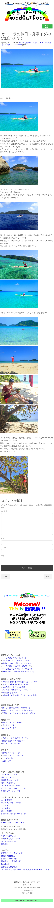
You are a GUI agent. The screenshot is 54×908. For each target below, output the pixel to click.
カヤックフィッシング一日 (12, 753)
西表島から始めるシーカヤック (13, 814)
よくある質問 (6, 800)
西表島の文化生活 (8, 856)
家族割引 (4, 844)
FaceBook (5, 864)
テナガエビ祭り (8, 758)
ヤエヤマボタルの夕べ (11, 744)
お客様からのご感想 (9, 867)
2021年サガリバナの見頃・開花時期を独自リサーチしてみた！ (26, 870)
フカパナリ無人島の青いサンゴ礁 (15, 684)
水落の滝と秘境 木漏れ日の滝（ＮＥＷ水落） (20, 695)
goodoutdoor (17, 45)
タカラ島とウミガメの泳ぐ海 (13, 687)
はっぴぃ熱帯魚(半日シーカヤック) (16, 708)
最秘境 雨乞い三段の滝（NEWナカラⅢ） (18, 671)
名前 (3, 539)
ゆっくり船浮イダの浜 (28, 43)
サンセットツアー (9, 725)
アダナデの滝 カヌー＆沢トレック (15, 660)
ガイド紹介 (5, 808)
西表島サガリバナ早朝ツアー (13, 741)
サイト (3, 556)
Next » (48, 577)
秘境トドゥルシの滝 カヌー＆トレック (17, 663)
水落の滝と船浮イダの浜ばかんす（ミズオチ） (20, 682)
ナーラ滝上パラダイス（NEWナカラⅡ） (18, 669)
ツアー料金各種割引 (9, 841)
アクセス (4, 805)
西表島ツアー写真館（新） (11, 861)
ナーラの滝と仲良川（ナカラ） (14, 658)
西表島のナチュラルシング (11, 853)
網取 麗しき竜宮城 (9, 693)
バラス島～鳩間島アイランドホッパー (17, 690)
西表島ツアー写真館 (9, 859)
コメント (4, 511)
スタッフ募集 (6, 811)
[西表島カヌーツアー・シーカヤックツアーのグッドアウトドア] (27, 21)
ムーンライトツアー (10, 728)
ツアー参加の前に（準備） (11, 803)
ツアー (40, 43)
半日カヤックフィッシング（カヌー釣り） (19, 713)
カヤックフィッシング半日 (12, 756)
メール (4, 547)
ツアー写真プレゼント (10, 836)
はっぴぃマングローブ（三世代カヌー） (18, 710)
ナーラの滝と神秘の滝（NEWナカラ (16, 666)
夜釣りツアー (7, 761)
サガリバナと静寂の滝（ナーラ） (15, 738)
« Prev (5, 577)
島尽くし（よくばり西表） (12, 722)
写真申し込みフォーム (12, 839)
